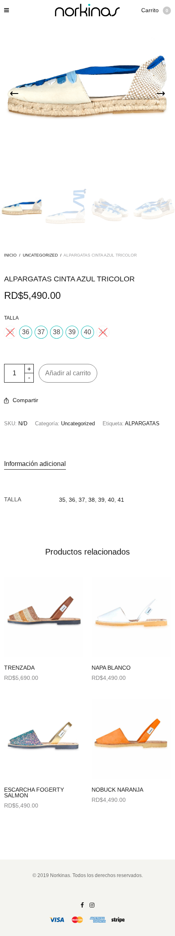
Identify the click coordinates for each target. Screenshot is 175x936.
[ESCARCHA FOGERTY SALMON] (43, 739)
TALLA (11, 318)
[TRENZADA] (43, 617)
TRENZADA (19, 667)
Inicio (10, 255)
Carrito (154, 10)
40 (111, 499)
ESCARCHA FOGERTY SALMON (34, 792)
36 (72, 499)
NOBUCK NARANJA (117, 789)
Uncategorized (40, 255)
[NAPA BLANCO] (131, 617)
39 (101, 499)
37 (82, 499)
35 (62, 499)
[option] (22, 209)
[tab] (87, 464)
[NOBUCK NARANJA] (131, 739)
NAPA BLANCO (111, 667)
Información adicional (35, 463)
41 (121, 499)
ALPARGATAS (142, 423)
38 (91, 499)
